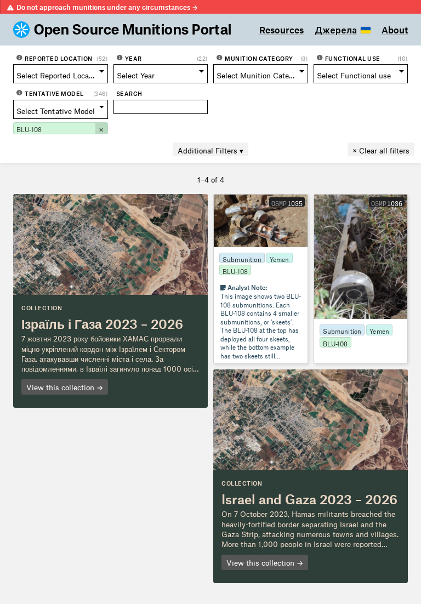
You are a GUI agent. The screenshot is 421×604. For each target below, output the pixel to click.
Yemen (279, 258)
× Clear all (380, 149)
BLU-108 (235, 270)
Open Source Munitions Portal (133, 29)
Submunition (242, 258)
